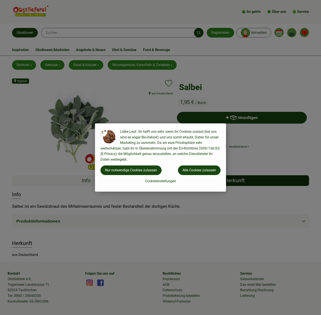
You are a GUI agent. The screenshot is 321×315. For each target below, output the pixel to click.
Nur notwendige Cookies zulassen (131, 170)
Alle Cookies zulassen (199, 170)
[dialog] (160, 157)
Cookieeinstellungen (160, 181)
